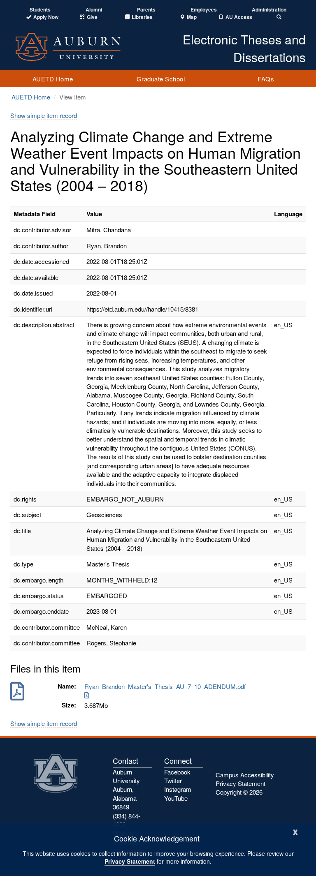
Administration (269, 9)
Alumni (94, 9)
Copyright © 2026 (239, 792)
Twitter (173, 780)
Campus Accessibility (245, 774)
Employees (204, 9)
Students (40, 9)
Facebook (177, 771)
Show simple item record (43, 115)
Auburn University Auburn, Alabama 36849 (126, 789)
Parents (146, 9)
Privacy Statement (130, 861)
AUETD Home (53, 78)
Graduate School (161, 78)
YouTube (176, 798)
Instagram (177, 789)
